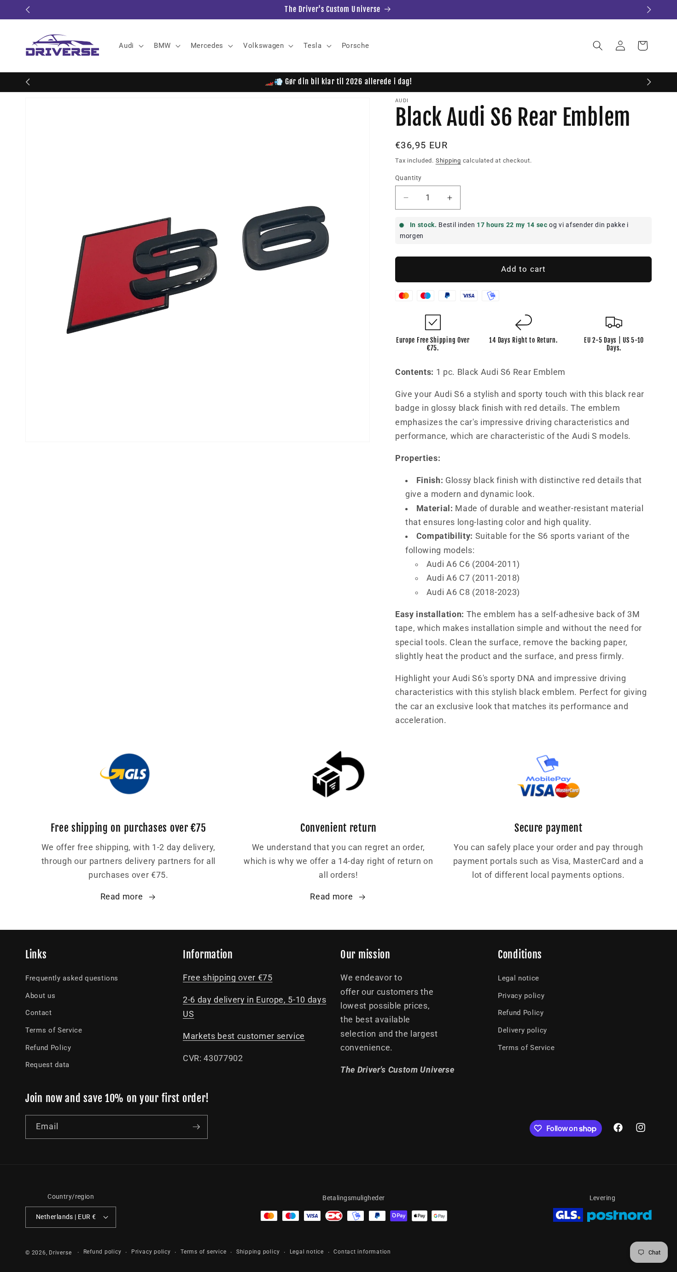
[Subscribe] (196, 1127)
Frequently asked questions (71, 978)
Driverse (60, 1252)
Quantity (408, 177)
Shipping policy (258, 1252)
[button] (130, 45)
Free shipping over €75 (228, 977)
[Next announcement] (649, 9)
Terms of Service (53, 1030)
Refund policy (102, 1252)
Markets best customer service (244, 1036)
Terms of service (203, 1252)
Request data (47, 1065)
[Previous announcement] (28, 9)
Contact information (362, 1252)
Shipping (448, 160)
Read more (121, 896)
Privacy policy (521, 996)
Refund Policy (48, 1048)
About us (40, 996)
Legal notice (518, 978)
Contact (38, 1013)
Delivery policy (522, 1030)
